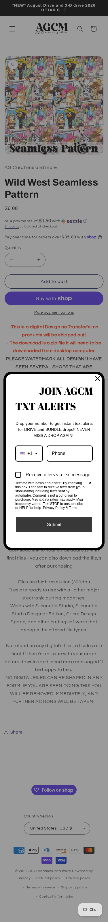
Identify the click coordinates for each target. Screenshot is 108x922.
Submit (54, 524)
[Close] (98, 378)
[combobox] (29, 453)
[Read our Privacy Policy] (89, 483)
